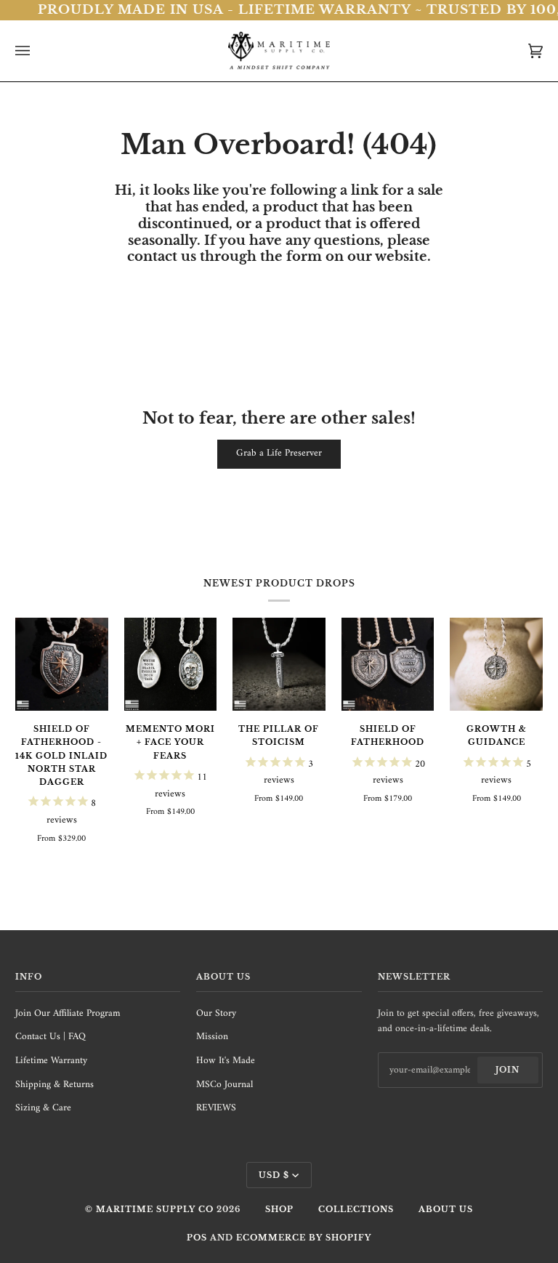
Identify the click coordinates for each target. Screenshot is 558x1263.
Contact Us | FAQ (50, 1037)
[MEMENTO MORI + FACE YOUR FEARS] (170, 664)
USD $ (274, 1175)
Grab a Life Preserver (279, 453)
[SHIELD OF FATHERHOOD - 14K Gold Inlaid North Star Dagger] (61, 664)
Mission (212, 1037)
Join (507, 1070)
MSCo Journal (224, 1085)
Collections (356, 1209)
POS (197, 1237)
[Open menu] (37, 50)
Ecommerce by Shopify (303, 1237)
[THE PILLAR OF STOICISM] (279, 664)
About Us (445, 1209)
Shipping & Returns (54, 1085)
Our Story (216, 1013)
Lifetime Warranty (51, 1061)
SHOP (279, 1209)
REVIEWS (216, 1108)
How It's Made (225, 1061)
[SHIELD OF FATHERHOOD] (387, 664)
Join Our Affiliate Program (67, 1013)
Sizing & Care (43, 1108)
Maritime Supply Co (155, 1209)
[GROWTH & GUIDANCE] (496, 664)
